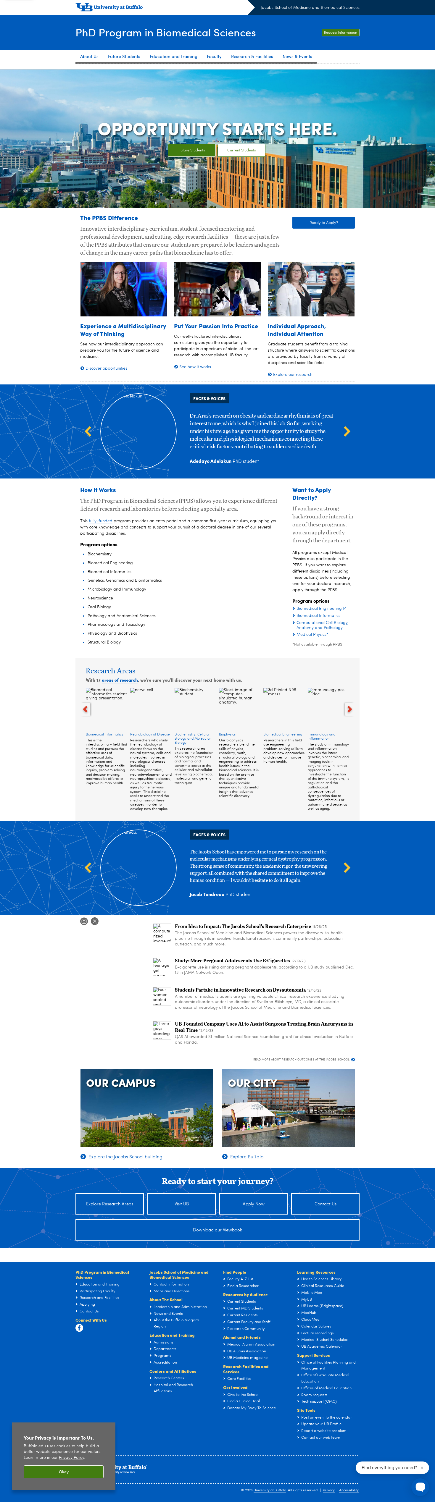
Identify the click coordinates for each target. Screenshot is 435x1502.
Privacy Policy (71, 1458)
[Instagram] (84, 921)
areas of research (120, 680)
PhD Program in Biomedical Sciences (165, 32)
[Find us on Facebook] (79, 1328)
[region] (63, 1456)
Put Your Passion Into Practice (216, 325)
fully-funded (100, 521)
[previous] (85, 709)
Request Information (340, 33)
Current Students (241, 150)
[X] (95, 921)
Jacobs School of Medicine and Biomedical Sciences (310, 8)
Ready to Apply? (324, 223)
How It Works (98, 489)
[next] (350, 709)
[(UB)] (165, 8)
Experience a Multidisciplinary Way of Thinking (123, 329)
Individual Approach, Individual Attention (297, 329)
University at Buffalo (270, 1490)
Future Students (191, 150)
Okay (64, 1471)
